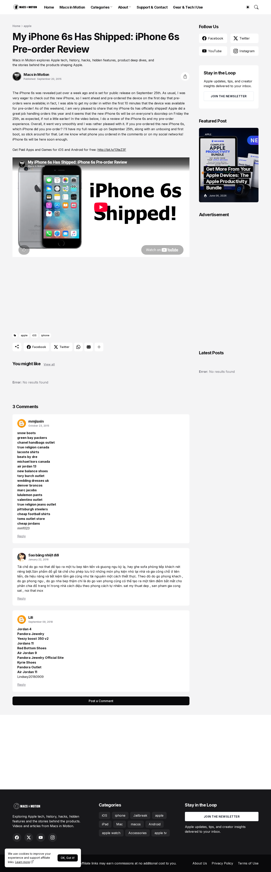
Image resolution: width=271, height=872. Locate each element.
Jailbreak (140, 815)
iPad (105, 824)
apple (28, 26)
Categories (100, 7)
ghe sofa (141, 567)
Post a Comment (101, 701)
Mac (119, 824)
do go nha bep (57, 581)
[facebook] (16, 837)
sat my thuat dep (137, 586)
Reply (21, 536)
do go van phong (100, 581)
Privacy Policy (222, 863)
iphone (45, 335)
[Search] (255, 7)
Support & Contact (152, 7)
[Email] (88, 347)
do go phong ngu (30, 581)
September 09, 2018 (40, 621)
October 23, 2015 (38, 425)
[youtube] (40, 837)
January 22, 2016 (38, 559)
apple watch (111, 833)
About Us (199, 863)
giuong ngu (109, 567)
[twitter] (28, 837)
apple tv (161, 833)
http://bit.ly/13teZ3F (111, 150)
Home (49, 7)
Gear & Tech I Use (188, 7)
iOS (34, 335)
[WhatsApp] (78, 347)
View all (49, 364)
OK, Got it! (68, 857)
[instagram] (52, 837)
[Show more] (99, 347)
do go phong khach (167, 576)
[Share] (185, 76)
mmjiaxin (36, 421)
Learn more (22, 862)
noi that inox (34, 591)
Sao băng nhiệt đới (43, 555)
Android (154, 824)
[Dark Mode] (246, 7)
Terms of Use (248, 863)
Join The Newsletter (229, 96)
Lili (30, 617)
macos (136, 824)
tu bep (77, 567)
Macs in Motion (72, 7)
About (123, 7)
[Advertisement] (100, 296)
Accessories (137, 833)
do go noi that (40, 567)
